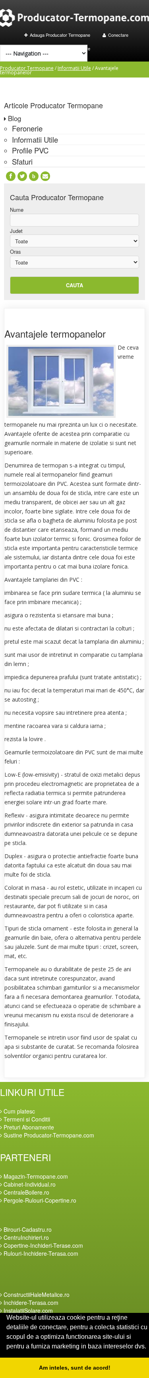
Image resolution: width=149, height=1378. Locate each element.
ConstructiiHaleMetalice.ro (36, 1294)
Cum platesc (18, 1111)
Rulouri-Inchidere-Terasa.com (40, 1253)
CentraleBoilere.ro (25, 1192)
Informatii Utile (74, 68)
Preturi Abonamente (28, 1127)
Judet (16, 231)
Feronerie (27, 128)
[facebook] (10, 176)
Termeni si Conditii (26, 1119)
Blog (14, 118)
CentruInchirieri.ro (25, 1237)
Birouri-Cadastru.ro (27, 1229)
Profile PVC (30, 150)
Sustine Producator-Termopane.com (48, 1135)
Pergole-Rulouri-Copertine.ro (39, 1200)
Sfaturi (22, 161)
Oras (15, 251)
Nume (16, 209)
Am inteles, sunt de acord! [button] (74, 1367)
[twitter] (22, 176)
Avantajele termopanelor (55, 333)
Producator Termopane (27, 68)
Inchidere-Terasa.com (30, 1302)
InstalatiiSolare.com (27, 1310)
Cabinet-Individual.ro (29, 1184)
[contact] (45, 176)
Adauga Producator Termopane (60, 35)
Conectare (118, 35)
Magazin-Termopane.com (35, 1176)
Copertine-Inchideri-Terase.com (42, 1245)
